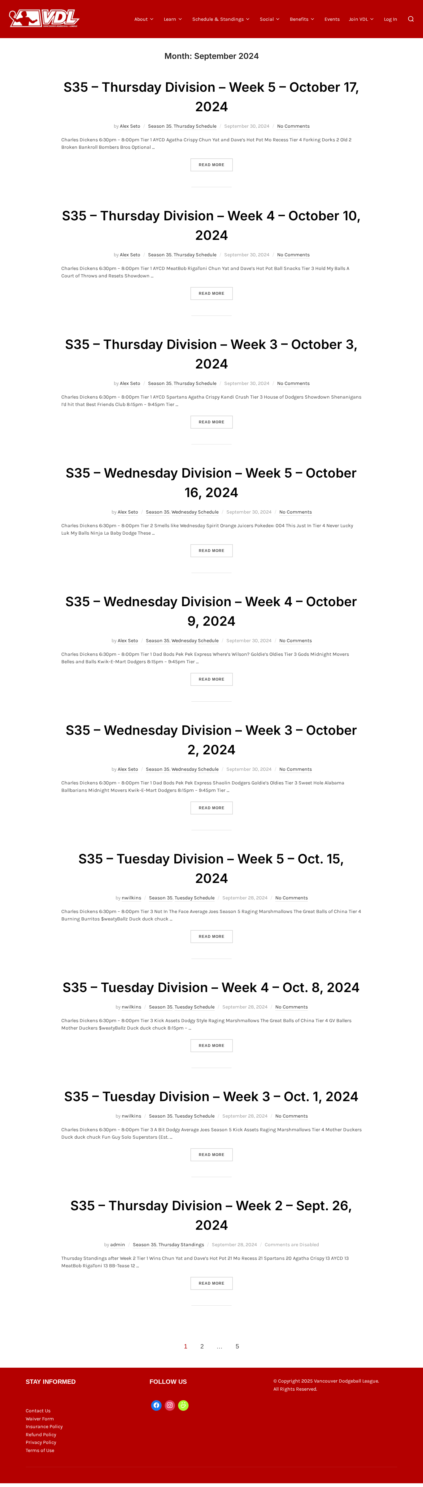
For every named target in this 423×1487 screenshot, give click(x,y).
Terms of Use (40, 1450)
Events (332, 19)
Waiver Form (40, 1419)
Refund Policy (41, 1434)
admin (117, 1244)
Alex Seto (130, 126)
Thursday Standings (181, 1244)
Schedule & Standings (218, 19)
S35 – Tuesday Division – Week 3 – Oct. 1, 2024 (211, 1096)
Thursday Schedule (195, 126)
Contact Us (38, 1411)
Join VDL (358, 19)
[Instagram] (170, 1405)
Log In (390, 19)
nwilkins (131, 898)
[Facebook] (156, 1405)
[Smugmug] (183, 1405)
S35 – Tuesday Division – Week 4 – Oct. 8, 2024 (211, 987)
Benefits (299, 19)
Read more (216, 164)
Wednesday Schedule (195, 512)
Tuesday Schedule (195, 898)
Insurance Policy (44, 1426)
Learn (170, 19)
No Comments (293, 126)
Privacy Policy (41, 1442)
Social (267, 19)
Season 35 (160, 126)
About (141, 19)
